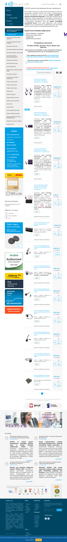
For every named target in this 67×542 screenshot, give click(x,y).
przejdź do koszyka (57, 4)
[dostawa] (14, 184)
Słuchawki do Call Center (12, 46)
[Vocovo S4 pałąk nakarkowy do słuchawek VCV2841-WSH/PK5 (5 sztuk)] (29, 360)
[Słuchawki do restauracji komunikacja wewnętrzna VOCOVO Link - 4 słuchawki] (29, 91)
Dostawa (37, 505)
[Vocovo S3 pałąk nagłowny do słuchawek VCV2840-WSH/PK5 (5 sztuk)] (29, 295)
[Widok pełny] (60, 73)
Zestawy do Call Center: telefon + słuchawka (14, 38)
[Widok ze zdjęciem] (57, 73)
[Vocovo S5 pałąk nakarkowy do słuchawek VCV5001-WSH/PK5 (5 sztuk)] (29, 273)
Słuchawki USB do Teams (12, 63)
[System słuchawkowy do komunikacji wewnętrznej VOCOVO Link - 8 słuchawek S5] (29, 162)
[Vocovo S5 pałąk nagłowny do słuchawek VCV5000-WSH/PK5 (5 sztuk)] (29, 251)
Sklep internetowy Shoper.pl (11, 533)
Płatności (37, 504)
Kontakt (27, 532)
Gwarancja (37, 506)
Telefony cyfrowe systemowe (13, 100)
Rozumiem (38, 540)
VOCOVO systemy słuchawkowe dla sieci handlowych (14, 30)
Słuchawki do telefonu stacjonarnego (15, 52)
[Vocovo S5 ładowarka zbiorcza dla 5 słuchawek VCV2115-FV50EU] (29, 229)
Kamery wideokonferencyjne (13, 110)
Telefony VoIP (10, 91)
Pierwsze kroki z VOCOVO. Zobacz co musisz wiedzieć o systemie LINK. (42, 68)
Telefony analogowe (11, 94)
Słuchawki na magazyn (12, 74)
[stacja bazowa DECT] (37, 101)
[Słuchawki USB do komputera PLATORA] (33, 419)
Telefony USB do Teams (12, 88)
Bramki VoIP (9, 104)
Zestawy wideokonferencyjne (13, 113)
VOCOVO (36, 524)
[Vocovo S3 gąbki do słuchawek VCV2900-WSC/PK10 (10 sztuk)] (29, 381)
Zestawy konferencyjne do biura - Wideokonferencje (14, 117)
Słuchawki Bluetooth (11, 66)
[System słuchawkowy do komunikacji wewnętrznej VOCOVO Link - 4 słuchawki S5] (29, 126)
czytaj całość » (29, 460)
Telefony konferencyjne (12, 85)
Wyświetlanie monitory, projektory (14, 121)
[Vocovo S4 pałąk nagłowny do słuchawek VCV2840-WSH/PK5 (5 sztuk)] (29, 338)
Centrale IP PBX (10, 107)
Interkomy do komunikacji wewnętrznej (12, 78)
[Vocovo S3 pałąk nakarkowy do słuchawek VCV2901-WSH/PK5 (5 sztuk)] (29, 316)
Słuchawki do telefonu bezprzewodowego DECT (12, 56)
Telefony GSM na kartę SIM (12, 97)
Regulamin (28, 504)
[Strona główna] (17, 4)
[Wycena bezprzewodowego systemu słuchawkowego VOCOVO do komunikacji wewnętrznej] (29, 199)
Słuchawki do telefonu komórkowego (15, 49)
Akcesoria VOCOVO (12, 34)
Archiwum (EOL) (10, 124)
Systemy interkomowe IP (12, 81)
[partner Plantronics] (14, 310)
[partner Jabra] (14, 280)
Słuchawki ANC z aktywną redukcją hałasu (14, 70)
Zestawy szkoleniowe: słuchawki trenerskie (14, 42)
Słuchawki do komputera (12, 60)
